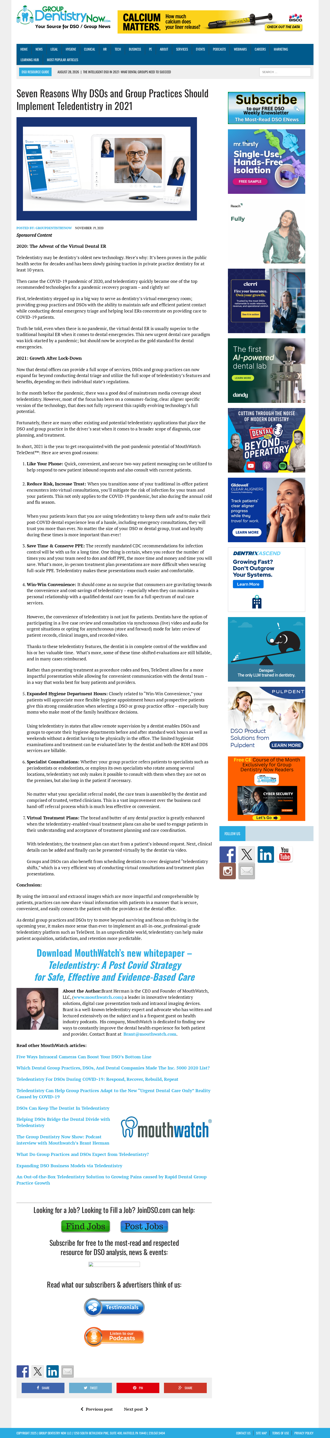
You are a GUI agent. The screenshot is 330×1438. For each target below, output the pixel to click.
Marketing (281, 49)
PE (150, 49)
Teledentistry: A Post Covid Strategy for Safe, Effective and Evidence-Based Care (114, 971)
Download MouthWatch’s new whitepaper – (114, 952)
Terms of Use (280, 1433)
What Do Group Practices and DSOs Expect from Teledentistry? (82, 1154)
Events (200, 49)
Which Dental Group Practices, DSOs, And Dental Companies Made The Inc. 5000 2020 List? (113, 1068)
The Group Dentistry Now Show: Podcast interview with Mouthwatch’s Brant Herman (62, 1140)
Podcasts (219, 49)
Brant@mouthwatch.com (149, 1034)
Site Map (261, 1433)
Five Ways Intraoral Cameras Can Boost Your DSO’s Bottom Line (83, 1057)
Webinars (240, 49)
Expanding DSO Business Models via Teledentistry (69, 1166)
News (39, 49)
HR (105, 49)
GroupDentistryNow (54, 228)
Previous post (99, 1409)
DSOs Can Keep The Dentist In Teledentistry (62, 1108)
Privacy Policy (304, 1433)
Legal (54, 49)
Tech (118, 49)
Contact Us (243, 1433)
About (164, 49)
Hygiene (71, 49)
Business (135, 49)
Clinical (89, 49)
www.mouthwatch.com (98, 997)
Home (24, 49)
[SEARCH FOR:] (285, 71)
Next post (133, 1409)
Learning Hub (30, 59)
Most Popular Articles (62, 59)
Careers (260, 49)
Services (182, 49)
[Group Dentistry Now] (63, 17)
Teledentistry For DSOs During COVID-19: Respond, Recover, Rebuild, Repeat (97, 1079)
